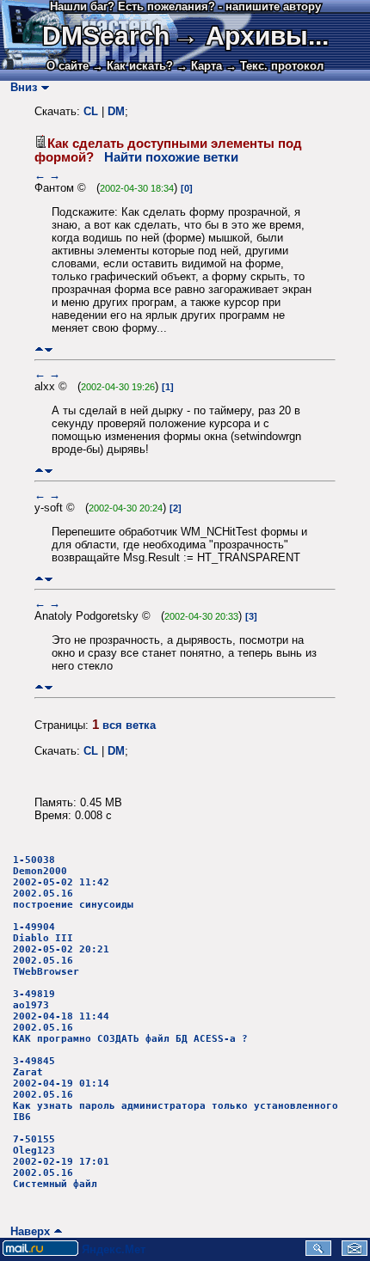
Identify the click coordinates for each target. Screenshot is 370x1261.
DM (116, 111)
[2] (176, 508)
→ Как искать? (132, 65)
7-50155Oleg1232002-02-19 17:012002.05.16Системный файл (61, 1162)
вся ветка (129, 725)
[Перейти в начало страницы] (39, 349)
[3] (251, 616)
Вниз (20, 87)
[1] (168, 387)
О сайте (67, 65)
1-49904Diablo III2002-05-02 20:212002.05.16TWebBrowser (61, 949)
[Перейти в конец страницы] (48, 349)
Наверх (26, 1231)
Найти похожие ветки (171, 157)
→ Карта (199, 65)
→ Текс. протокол (274, 65)
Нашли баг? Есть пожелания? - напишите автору (185, 6)
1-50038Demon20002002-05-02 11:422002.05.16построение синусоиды (73, 882)
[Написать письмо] (354, 1252)
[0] (187, 188)
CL (90, 111)
